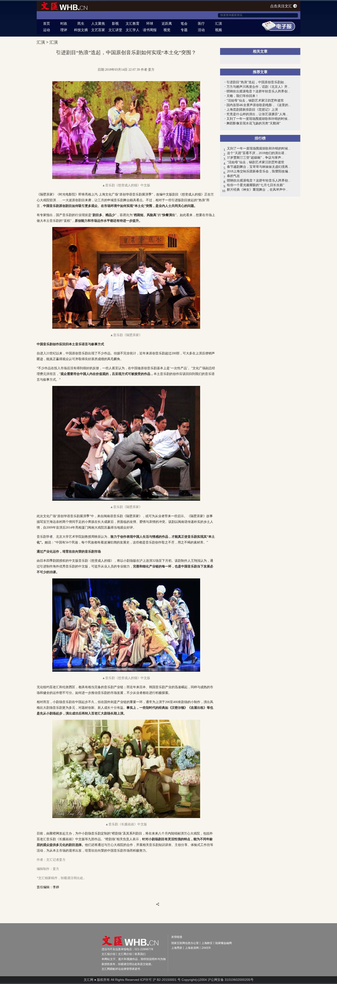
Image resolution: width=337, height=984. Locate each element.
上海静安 (207, 943)
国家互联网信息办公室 (185, 943)
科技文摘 (81, 30)
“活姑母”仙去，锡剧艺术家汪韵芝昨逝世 (255, 100)
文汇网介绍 (125, 954)
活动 (201, 30)
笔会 (184, 23)
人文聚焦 (98, 23)
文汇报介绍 (108, 954)
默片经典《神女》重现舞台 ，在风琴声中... (257, 189)
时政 (63, 23)
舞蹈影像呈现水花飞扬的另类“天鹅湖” (254, 123)
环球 (149, 23)
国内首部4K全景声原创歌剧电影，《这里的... (259, 105)
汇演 (218, 23)
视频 (218, 30)
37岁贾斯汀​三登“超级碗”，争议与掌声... (255, 157)
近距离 (167, 23)
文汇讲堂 (115, 30)
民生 (80, 23)
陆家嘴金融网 (223, 943)
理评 (63, 30)
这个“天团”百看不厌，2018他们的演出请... (257, 153)
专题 (184, 30)
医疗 (201, 23)
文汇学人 (132, 30)
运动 (46, 30)
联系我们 (140, 954)
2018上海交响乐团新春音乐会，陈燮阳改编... (259, 171)
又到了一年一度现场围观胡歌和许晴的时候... (258, 118)
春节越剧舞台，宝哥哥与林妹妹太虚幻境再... (259, 166)
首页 (46, 23)
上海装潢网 (192, 947)
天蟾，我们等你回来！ (243, 96)
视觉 (166, 30)
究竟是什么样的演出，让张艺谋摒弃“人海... (257, 114)
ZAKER (206, 947)
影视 (115, 23)
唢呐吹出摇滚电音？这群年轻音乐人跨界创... (258, 91)
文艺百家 (98, 30)
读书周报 (150, 30)
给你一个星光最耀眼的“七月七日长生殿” (255, 185)
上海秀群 (176, 947)
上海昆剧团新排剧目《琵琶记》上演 (252, 109)
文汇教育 (132, 23)
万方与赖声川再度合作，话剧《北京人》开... (258, 86)
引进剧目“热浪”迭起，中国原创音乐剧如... (257, 82)
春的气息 (233, 176)
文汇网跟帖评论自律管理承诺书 (121, 969)
